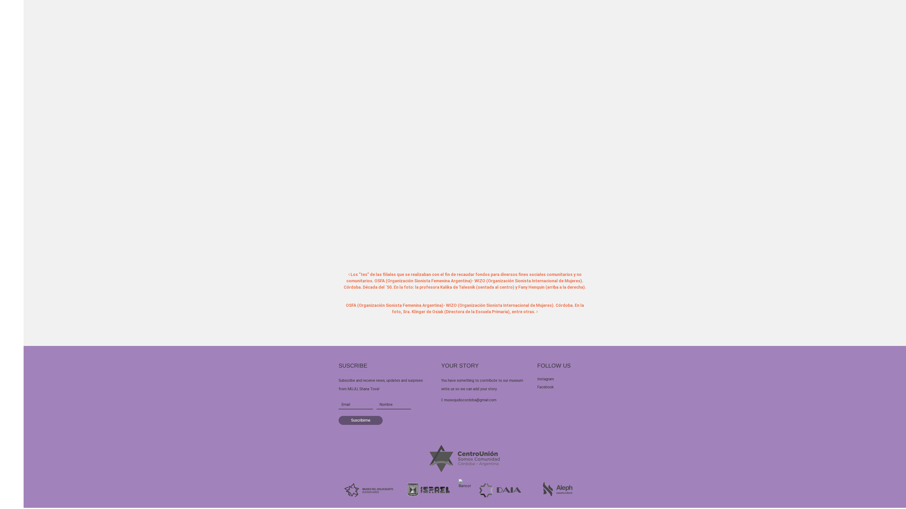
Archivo (344, 36)
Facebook (545, 387)
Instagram (545, 379)
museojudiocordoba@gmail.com (470, 400)
